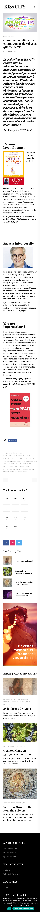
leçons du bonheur (19, 461)
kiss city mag (25, 458)
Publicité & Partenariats (12, 874)
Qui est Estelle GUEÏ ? (11, 857)
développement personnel (19, 73)
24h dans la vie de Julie (12, 699)
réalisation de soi (20, 469)
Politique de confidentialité (23, 909)
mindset (16, 125)
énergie (17, 296)
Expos (13, 803)
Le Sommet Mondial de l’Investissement (23, 594)
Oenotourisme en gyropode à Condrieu (23, 572)
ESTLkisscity (9, 51)
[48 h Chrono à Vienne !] (7, 560)
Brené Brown (8, 332)
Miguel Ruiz (13, 466)
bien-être (13, 453)
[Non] (37, 904)
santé (31, 469)
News (28, 702)
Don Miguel (16, 191)
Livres (13, 36)
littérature (27, 464)
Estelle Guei (14, 458)
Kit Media (6, 887)
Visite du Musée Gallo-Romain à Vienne (23, 583)
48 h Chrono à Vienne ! (23, 561)
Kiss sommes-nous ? (10, 849)
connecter (7, 359)
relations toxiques (14, 202)
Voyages (6, 704)
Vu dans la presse (9, 853)
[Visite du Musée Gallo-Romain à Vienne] (7, 583)
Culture (6, 36)
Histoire (19, 803)
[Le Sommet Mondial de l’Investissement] (7, 594)
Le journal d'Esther (17, 702)
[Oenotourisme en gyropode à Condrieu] (7, 571)
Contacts (6, 870)
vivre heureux (21, 472)
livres (5, 466)
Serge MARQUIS (9, 472)
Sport (17, 746)
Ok (9, 909)
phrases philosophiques (20, 277)
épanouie (27, 364)
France (6, 702)
